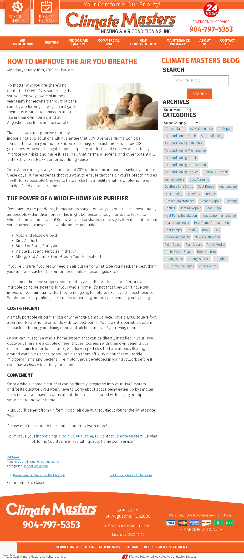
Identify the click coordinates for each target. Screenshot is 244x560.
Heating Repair (190, 208)
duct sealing (228, 187)
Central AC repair (215, 172)
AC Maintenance (201, 129)
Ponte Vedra (216, 245)
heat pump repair (177, 223)
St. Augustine (50, 461)
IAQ (217, 230)
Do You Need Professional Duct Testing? (39, 475)
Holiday (192, 230)
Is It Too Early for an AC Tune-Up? (131, 475)
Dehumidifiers (175, 179)
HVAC (206, 230)
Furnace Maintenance (180, 201)
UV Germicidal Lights (179, 266)
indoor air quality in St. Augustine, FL (67, 436)
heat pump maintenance (219, 216)
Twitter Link (13, 457)
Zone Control (208, 266)
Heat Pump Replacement (212, 223)
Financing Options (199, 529)
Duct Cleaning (199, 179)
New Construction (207, 237)
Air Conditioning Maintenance (185, 150)
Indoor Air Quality (27, 461)
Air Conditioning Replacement (186, 165)
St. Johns (221, 259)
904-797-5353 (211, 29)
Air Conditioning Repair (181, 158)
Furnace (210, 194)
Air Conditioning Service (182, 172)
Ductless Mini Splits (179, 187)
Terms (12, 555)
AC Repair (225, 129)
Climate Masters (129, 436)
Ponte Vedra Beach (178, 252)
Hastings (231, 201)
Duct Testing (173, 194)
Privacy (5, 555)
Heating (170, 208)
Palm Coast (173, 245)
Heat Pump (213, 208)
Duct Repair (206, 187)
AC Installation (175, 129)
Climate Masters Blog (201, 60)
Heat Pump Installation (181, 216)
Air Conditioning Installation (184, 143)
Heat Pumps (173, 230)
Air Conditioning (212, 136)
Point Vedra (193, 245)
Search (199, 94)
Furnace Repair (210, 201)
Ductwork (193, 194)
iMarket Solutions (140, 556)
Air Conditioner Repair (180, 136)
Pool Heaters (206, 252)
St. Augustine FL (199, 259)
